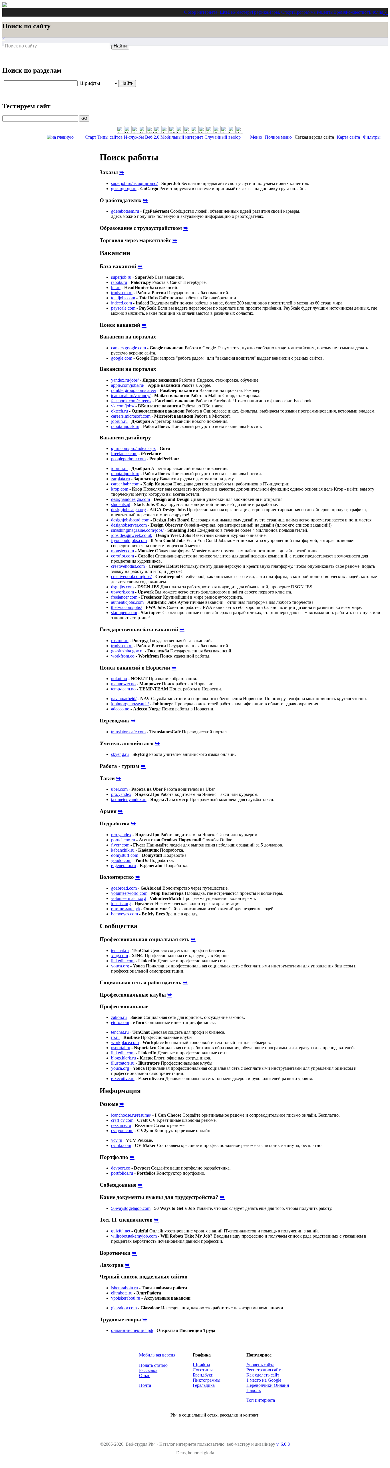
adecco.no (120, 708)
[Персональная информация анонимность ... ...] (187, 130)
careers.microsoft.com (130, 416)
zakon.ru (119, 1017)
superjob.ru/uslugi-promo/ (134, 183)
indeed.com (121, 302)
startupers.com (124, 612)
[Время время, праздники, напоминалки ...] (239, 130)
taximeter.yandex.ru (128, 799)
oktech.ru (119, 411)
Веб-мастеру (240, 12)
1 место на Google (263, 1380)
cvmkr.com (121, 1145)
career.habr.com (125, 483)
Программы (305, 12)
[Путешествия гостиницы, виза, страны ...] (224, 130)
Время (339, 12)
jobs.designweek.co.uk (131, 535)
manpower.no (123, 683)
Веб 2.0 (152, 137)
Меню (256, 137)
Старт (90, 137)
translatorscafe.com (128, 731)
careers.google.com (128, 347)
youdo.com (121, 860)
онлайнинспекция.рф (132, 1330)
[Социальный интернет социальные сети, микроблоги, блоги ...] (142, 130)
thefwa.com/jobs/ (126, 607)
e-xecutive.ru (122, 1078)
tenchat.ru (120, 950)
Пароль (253, 1390)
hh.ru (115, 287)
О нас (144, 1375)
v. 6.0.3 (283, 1444)
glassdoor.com (124, 1307)
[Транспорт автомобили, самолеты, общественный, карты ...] (217, 130)
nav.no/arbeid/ (123, 698)
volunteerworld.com (129, 893)
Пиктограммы (206, 1380)
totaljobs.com (123, 297)
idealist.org (121, 903)
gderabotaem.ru (125, 211)
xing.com (119, 955)
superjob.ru (121, 277)
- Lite (222, 12)
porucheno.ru (123, 839)
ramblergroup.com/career (133, 390)
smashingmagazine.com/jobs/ (137, 530)
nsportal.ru (120, 1047)
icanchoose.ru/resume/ (131, 1115)
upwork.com (122, 591)
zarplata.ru (120, 478)
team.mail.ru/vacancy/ (130, 395)
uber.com (119, 789)
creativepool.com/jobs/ (131, 576)
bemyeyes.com (124, 913)
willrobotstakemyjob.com (134, 1236)
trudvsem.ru (121, 292)
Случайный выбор (222, 137)
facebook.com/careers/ (131, 400)
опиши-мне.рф (125, 908)
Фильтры (372, 137)
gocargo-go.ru (123, 188)
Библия (376, 12)
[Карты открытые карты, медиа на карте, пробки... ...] (232, 130)
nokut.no (119, 678)
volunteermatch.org (128, 898)
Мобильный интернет (181, 137)
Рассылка (148, 1370)
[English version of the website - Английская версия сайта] (4, 5)
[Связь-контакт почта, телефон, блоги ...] (135, 130)
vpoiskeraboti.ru (125, 1298)
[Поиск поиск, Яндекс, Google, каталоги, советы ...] (128, 130)
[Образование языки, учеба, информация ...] (172, 130)
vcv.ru (116, 1140)
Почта (145, 1385)
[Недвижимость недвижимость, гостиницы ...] (209, 130)
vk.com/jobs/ (122, 405)
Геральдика (204, 1385)
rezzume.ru (121, 1125)
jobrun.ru (119, 421)
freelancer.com (124, 597)
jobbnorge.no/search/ (130, 703)
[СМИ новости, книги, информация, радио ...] (150, 130)
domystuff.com (124, 855)
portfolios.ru (122, 1173)
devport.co (120, 1168)
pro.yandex (121, 794)
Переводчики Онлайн (267, 1385)
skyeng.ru (120, 754)
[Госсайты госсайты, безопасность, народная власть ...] (180, 130)
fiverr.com (120, 844)
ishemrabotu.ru (124, 1287)
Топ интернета (260, 1400)
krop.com (119, 489)
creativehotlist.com (128, 566)
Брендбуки (203, 1375)
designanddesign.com (130, 499)
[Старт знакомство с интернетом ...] (120, 130)
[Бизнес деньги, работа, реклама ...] (194, 130)
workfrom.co (122, 656)
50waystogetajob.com (130, 1208)
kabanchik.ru (122, 850)
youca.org (120, 965)
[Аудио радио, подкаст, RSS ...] (165, 130)
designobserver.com (129, 525)
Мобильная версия (157, 1355)
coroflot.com (122, 555)
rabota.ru (119, 282)
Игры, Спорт (280, 12)
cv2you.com (122, 1130)
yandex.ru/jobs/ (125, 380)
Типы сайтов (110, 137)
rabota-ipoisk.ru (125, 426)
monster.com (122, 550)
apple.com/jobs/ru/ (127, 385)
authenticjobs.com (127, 602)
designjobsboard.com (130, 519)
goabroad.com (124, 888)
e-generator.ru (123, 865)
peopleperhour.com (128, 458)
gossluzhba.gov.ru (127, 650)
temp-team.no (123, 688)
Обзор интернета (200, 12)
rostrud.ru (119, 640)
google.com (121, 358)
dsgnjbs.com (122, 586)
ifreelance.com (124, 453)
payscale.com (123, 308)
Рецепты (325, 12)
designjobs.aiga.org (128, 509)
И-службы (134, 137)
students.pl (120, 504)
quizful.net (120, 1230)
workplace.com (125, 1042)
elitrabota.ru (121, 1292)
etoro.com (120, 1022)
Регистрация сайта (264, 1369)
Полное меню (278, 137)
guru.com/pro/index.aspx (133, 448)
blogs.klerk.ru (123, 1057)
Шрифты (201, 1364)
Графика (260, 12)
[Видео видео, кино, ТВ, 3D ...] (157, 130)
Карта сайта (348, 137)
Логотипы (203, 1369)
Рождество (356, 12)
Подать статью (153, 1365)
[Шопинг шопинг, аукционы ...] (202, 130)
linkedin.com (122, 960)
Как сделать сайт (262, 1375)
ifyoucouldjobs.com (129, 540)
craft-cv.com (122, 1120)
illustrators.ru (122, 1063)
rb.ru (115, 1037)
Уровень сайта (260, 1364)
